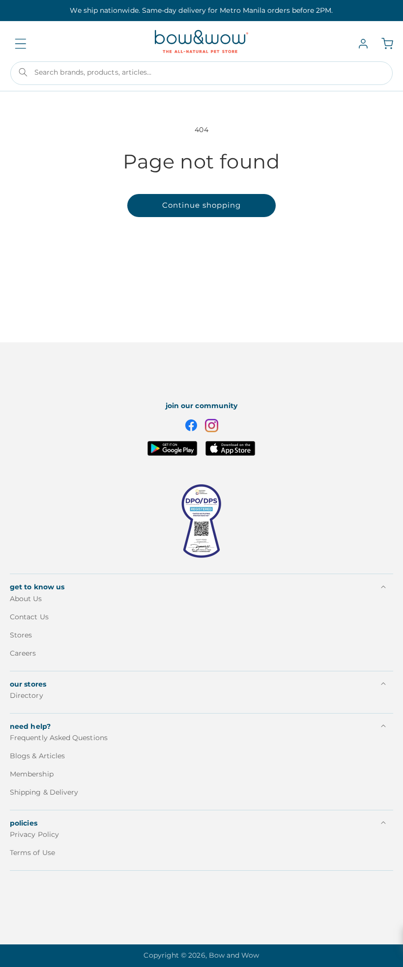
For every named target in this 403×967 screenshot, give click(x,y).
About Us (26, 599)
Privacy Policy (34, 834)
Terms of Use (32, 852)
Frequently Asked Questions (59, 738)
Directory (26, 695)
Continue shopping (201, 205)
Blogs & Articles (37, 755)
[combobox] (201, 73)
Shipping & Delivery (44, 792)
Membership (32, 774)
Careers (23, 653)
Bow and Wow (234, 955)
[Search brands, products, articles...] (23, 72)
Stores (21, 635)
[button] (20, 44)
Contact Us (29, 616)
